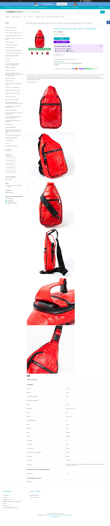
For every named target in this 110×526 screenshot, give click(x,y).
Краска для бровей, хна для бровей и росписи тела (13, 113)
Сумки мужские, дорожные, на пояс (47, 23)
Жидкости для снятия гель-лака (12, 90)
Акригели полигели (9, 70)
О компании (6, 495)
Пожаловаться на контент (51, 515)
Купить (62, 38)
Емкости (7, 143)
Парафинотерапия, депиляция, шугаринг (12, 121)
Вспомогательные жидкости (12, 87)
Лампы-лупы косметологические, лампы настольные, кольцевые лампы (13, 131)
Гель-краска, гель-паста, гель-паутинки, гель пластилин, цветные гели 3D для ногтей (13, 74)
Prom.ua (62, 513)
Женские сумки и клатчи (11, 30)
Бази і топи (8, 58)
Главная (7, 16)
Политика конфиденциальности (10, 507)
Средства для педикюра (11, 110)
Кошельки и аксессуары (11, 27)
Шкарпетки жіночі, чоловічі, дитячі (13, 53)
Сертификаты (6, 505)
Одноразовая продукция (11, 137)
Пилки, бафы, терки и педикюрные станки (13, 84)
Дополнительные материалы (12, 99)
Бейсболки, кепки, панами (11, 44)
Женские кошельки (34, 495)
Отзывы (5, 503)
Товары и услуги (33, 23)
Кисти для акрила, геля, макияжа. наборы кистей (13, 106)
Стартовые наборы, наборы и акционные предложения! (12, 64)
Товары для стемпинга (10, 67)
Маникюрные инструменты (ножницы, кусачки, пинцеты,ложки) (13, 103)
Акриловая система (10, 78)
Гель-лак (7, 61)
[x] (29, 376)
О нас (24, 16)
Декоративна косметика (11, 145)
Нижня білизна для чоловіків (12, 55)
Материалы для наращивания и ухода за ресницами (13, 117)
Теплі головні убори (10, 47)
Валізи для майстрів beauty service (13, 135)
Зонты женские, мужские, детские (13, 32)
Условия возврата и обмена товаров (55, 16)
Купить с (59, 42)
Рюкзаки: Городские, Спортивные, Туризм (13, 39)
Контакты (30, 16)
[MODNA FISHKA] (14, 12)
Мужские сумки (61, 23)
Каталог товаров (15, 16)
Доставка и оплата (39, 16)
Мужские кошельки (34, 497)
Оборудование (9, 140)
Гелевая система (9, 81)
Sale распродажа (9, 42)
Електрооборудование (10, 127)
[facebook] (27, 376)
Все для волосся (9, 124)
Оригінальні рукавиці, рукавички (13, 50)
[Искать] (102, 12)
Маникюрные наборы (10, 96)
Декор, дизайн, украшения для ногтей (12, 93)
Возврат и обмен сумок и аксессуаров (12, 501)
